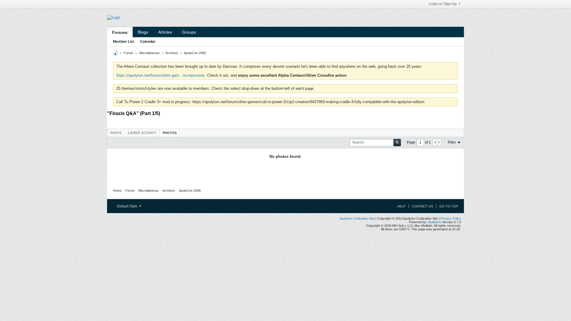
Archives (171, 53)
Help (401, 206)
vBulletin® (434, 222)
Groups (189, 32)
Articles (165, 32)
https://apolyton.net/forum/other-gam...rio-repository (160, 75)
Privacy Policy (450, 218)
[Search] (397, 142)
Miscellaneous (149, 53)
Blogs (143, 32)
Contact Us (422, 206)
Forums (120, 32)
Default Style (127, 206)
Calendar (148, 42)
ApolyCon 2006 (195, 53)
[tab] (116, 133)
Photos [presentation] (170, 133)
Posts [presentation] (115, 133)
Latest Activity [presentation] (142, 133)
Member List (123, 42)
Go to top (448, 206)
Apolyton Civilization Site (357, 218)
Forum (128, 53)
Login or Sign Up (443, 4)
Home (117, 190)
